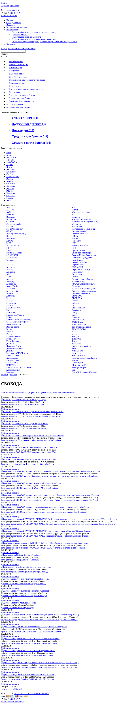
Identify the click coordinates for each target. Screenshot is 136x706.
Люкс (8, 200)
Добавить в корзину (10, 409)
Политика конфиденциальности (26, 37)
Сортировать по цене (35, 392)
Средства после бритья (31, 142)
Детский (10, 169)
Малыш (9, 198)
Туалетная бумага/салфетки (21, 101)
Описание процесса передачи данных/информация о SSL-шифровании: (44, 41)
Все (20, 689)
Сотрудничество (13, 22)
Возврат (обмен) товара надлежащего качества (33, 32)
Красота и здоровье (18, 77)
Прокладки (23, 130)
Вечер (9, 167)
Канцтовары (14, 71)
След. (15, 689)
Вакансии (10, 25)
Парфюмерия (15, 86)
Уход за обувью (16, 104)
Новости (12, 48)
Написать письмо (9, 15)
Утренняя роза (12, 176)
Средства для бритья (30, 136)
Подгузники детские (29, 124)
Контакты (10, 44)
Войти (4, 3)
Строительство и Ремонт (20, 98)
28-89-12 (15, 12)
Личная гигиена (16, 83)
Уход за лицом (25, 117)
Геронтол (10, 193)
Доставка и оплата (20, 34)
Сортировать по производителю (60, 392)
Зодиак (9, 164)
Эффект (9, 191)
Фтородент (11, 186)
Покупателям (12, 30)
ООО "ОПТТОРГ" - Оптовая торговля (31, 693)
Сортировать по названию (13, 392)
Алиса (9, 155)
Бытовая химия (16, 61)
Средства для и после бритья (22, 95)
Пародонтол (11, 157)
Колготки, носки (16, 74)
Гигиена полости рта (18, 64)
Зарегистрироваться (10, 6)
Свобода (10, 174)
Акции (4, 48)
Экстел (9, 179)
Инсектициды (15, 68)
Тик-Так (10, 160)
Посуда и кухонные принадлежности (26, 89)
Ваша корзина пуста (10, 10)
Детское (10, 188)
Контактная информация (12, 702)
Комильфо (11, 172)
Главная (4, 375)
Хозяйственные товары (19, 107)
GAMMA (10, 196)
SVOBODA (11, 162)
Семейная (10, 184)
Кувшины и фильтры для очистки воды (27, 80)
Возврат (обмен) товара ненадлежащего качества (34, 39)
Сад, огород (14, 92)
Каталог (10, 20)
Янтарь (9, 181)
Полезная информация (16, 27)
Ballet (8, 153)
